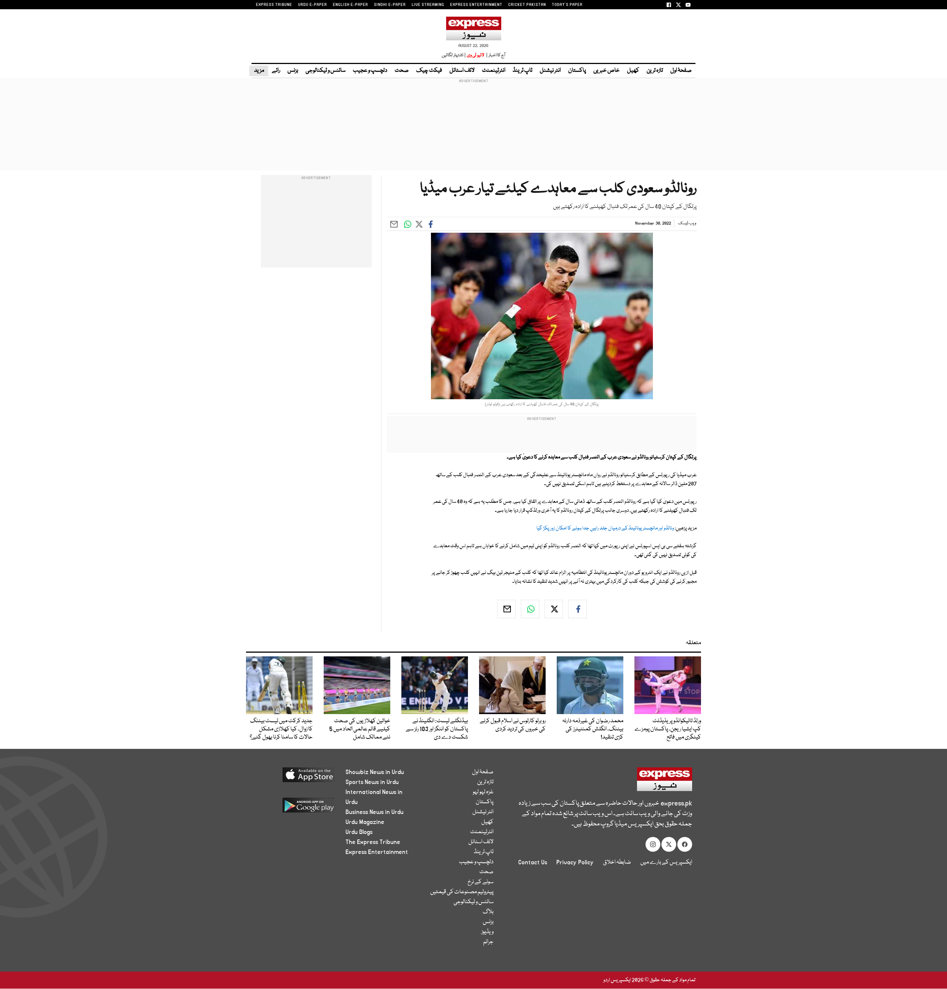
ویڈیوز (487, 932)
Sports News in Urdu (372, 782)
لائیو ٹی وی (475, 55)
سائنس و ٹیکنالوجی (326, 70)
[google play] (294, 808)
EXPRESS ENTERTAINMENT (476, 5)
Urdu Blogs (359, 832)
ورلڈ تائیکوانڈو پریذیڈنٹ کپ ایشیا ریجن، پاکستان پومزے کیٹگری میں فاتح (667, 729)
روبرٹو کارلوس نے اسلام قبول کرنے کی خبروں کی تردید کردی (513, 725)
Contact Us (532, 862)
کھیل (633, 70)
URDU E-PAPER (312, 5)
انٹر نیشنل (550, 70)
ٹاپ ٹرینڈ (522, 70)
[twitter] (554, 609)
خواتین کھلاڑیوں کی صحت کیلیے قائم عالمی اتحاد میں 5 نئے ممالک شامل (359, 729)
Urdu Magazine (365, 822)
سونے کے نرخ (480, 882)
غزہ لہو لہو (483, 792)
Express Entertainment (377, 852)
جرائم (488, 942)
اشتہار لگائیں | (454, 55)
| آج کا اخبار (495, 55)
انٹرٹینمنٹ (493, 70)
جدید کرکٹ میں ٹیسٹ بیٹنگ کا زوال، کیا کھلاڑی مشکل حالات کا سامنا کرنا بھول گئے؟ (281, 729)
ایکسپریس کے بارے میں (666, 862)
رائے (276, 70)
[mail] (506, 609)
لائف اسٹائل (462, 70)
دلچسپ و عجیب (370, 70)
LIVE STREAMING (428, 5)
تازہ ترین (655, 70)
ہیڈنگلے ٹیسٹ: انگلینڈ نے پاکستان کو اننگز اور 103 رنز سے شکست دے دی (437, 729)
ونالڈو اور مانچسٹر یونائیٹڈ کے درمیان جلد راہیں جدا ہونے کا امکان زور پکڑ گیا (605, 528)
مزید (258, 70)
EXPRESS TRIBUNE (274, 5)
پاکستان (577, 70)
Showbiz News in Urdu (375, 772)
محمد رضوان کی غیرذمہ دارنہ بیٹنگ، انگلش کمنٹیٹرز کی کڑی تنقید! (592, 729)
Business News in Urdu (375, 812)
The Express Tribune (373, 842)
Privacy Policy (575, 862)
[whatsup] (530, 609)
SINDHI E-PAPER (390, 5)
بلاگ (488, 912)
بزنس (292, 70)
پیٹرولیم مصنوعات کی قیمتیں (461, 892)
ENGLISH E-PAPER (350, 5)
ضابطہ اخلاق (617, 862)
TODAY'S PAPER (567, 5)
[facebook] (577, 609)
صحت (402, 70)
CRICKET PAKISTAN (527, 5)
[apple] (294, 777)
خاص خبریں (606, 70)
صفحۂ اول (681, 70)
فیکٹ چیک (429, 70)
